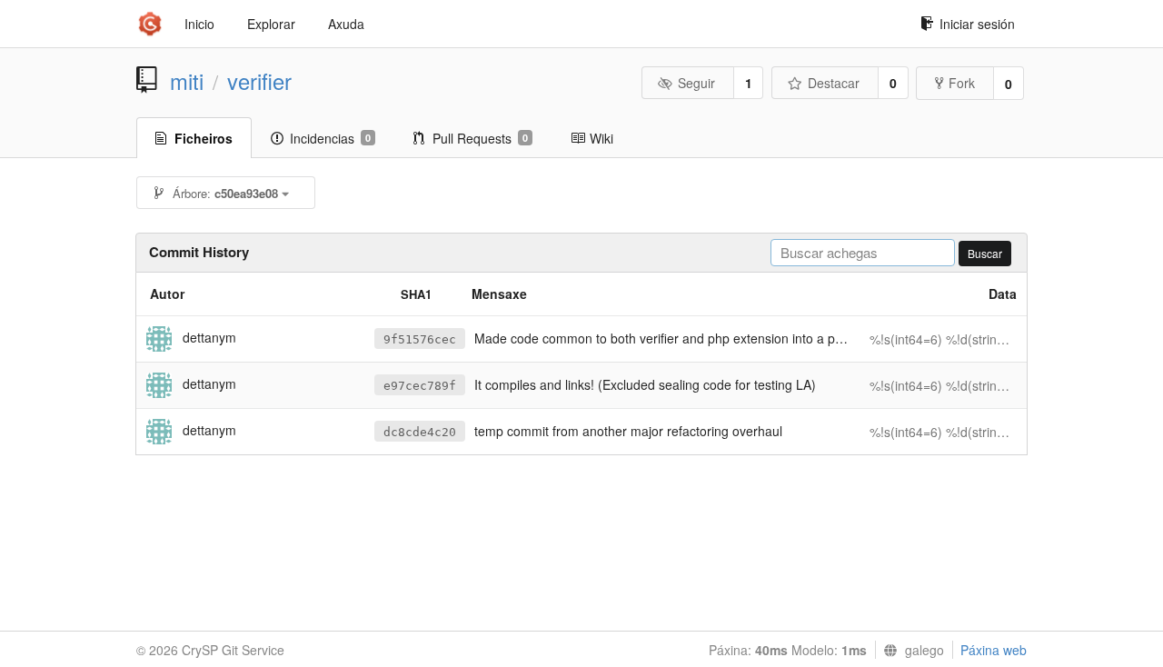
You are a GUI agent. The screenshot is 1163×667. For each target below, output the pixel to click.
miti (187, 80)
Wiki (601, 138)
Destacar (834, 83)
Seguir (696, 83)
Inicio (199, 24)
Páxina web (993, 650)
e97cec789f (419, 386)
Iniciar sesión (977, 24)
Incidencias (330, 138)
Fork (962, 83)
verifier (259, 80)
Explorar (271, 24)
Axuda (346, 24)
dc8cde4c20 (419, 432)
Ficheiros (203, 138)
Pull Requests (480, 138)
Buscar (985, 253)
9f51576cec (419, 339)
